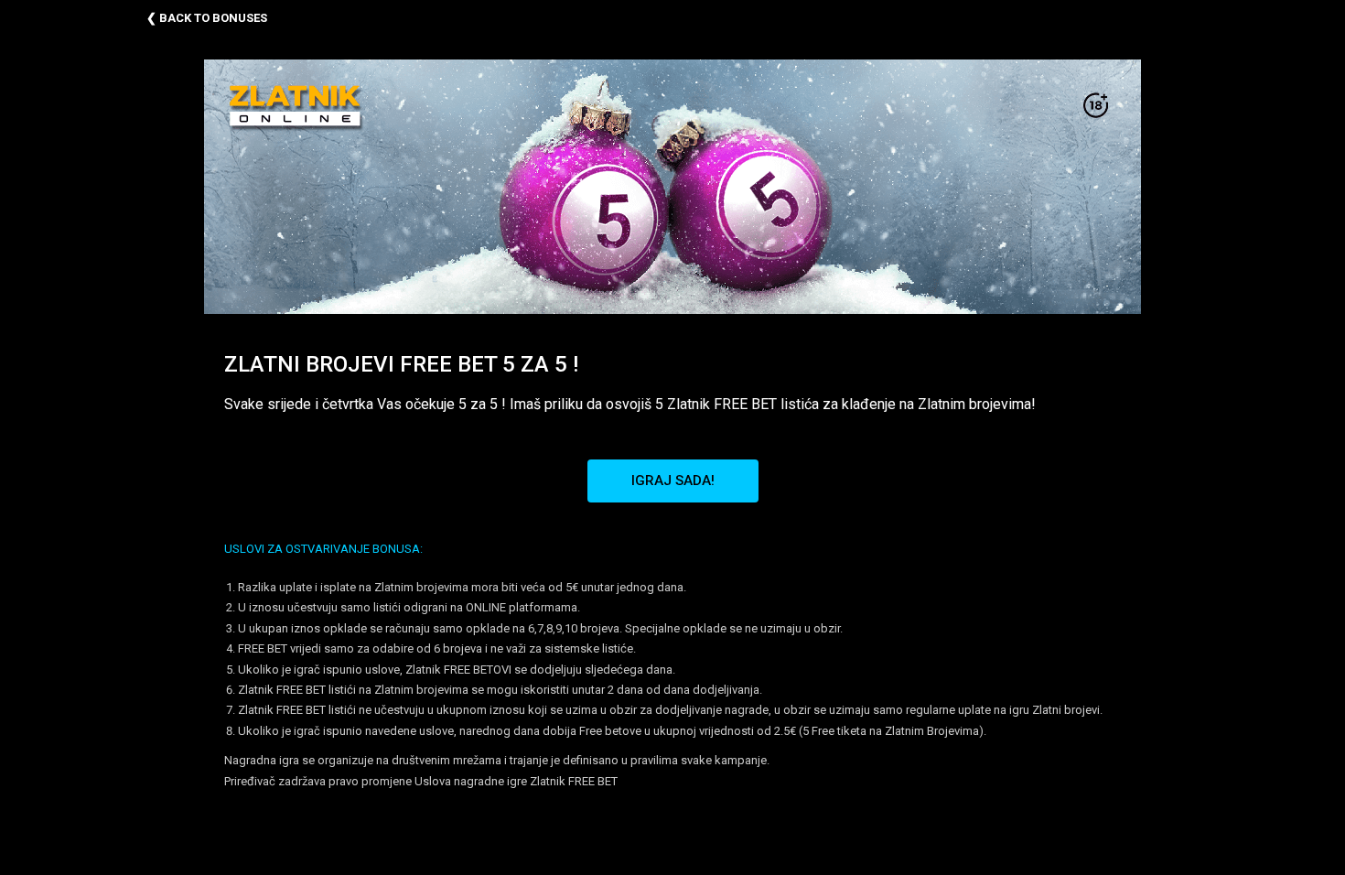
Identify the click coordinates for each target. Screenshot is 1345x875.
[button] (673, 480)
